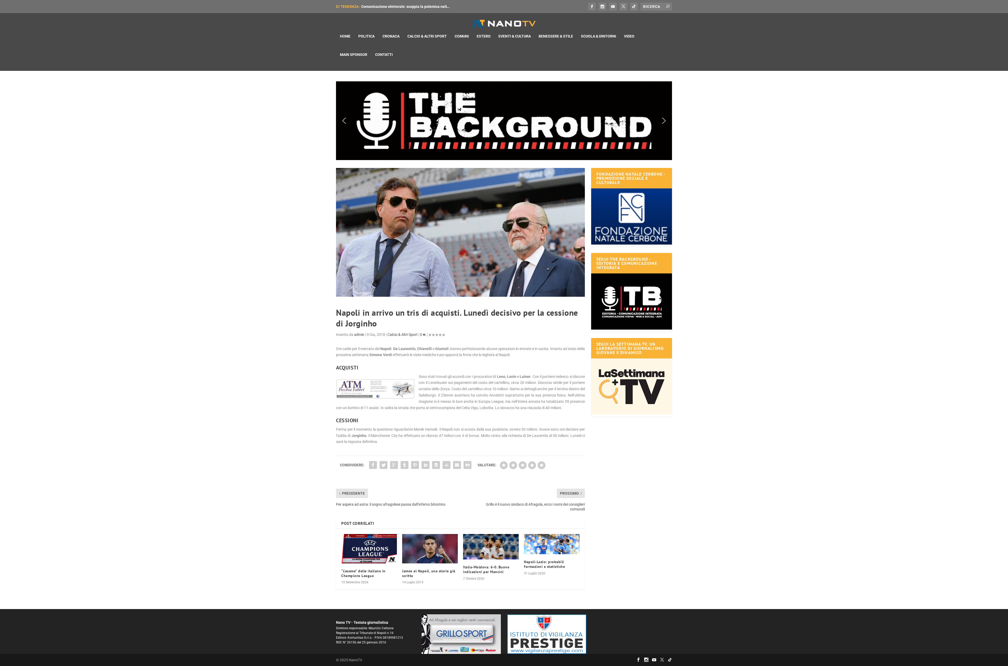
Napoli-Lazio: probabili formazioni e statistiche (544, 564)
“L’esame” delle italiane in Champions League (363, 573)
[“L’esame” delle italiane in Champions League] (369, 548)
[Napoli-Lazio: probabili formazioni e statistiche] (552, 544)
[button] (504, 120)
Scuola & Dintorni (598, 36)
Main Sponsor (353, 54)
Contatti (384, 54)
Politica (366, 36)
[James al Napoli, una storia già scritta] (430, 548)
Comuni (462, 36)
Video (629, 36)
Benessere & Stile (556, 36)
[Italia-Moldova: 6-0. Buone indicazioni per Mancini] (491, 546)
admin (359, 334)
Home (345, 36)
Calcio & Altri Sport (427, 36)
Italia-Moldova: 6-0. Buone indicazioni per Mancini (486, 569)
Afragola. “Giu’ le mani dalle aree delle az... (397, 6)
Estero (484, 36)
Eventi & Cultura (514, 36)
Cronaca (391, 36)
